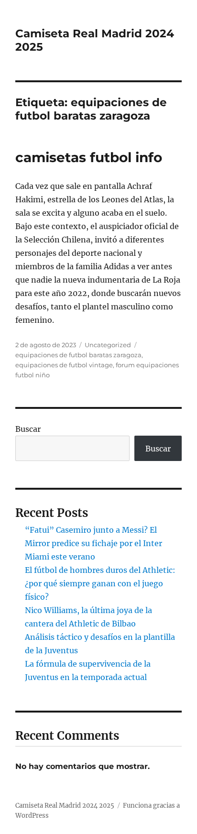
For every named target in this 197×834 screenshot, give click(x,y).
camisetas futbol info (88, 157)
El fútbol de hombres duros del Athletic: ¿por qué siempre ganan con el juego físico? (100, 583)
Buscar (28, 429)
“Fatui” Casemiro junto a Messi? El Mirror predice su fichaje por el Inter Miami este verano (93, 543)
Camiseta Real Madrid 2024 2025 (64, 805)
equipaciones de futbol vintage (64, 365)
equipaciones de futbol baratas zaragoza (78, 355)
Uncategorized (108, 345)
